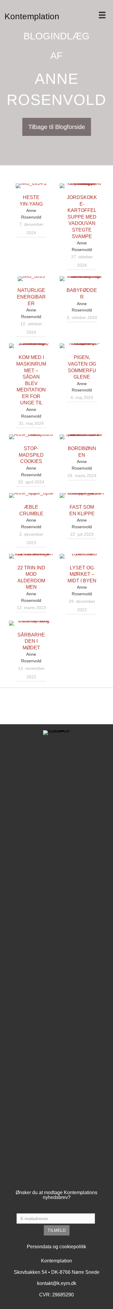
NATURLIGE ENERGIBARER (31, 297)
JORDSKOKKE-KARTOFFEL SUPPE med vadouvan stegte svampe (82, 217)
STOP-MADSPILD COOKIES (31, 455)
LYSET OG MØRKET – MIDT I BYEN (81, 574)
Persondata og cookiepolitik (56, 1246)
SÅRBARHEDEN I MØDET (31, 641)
